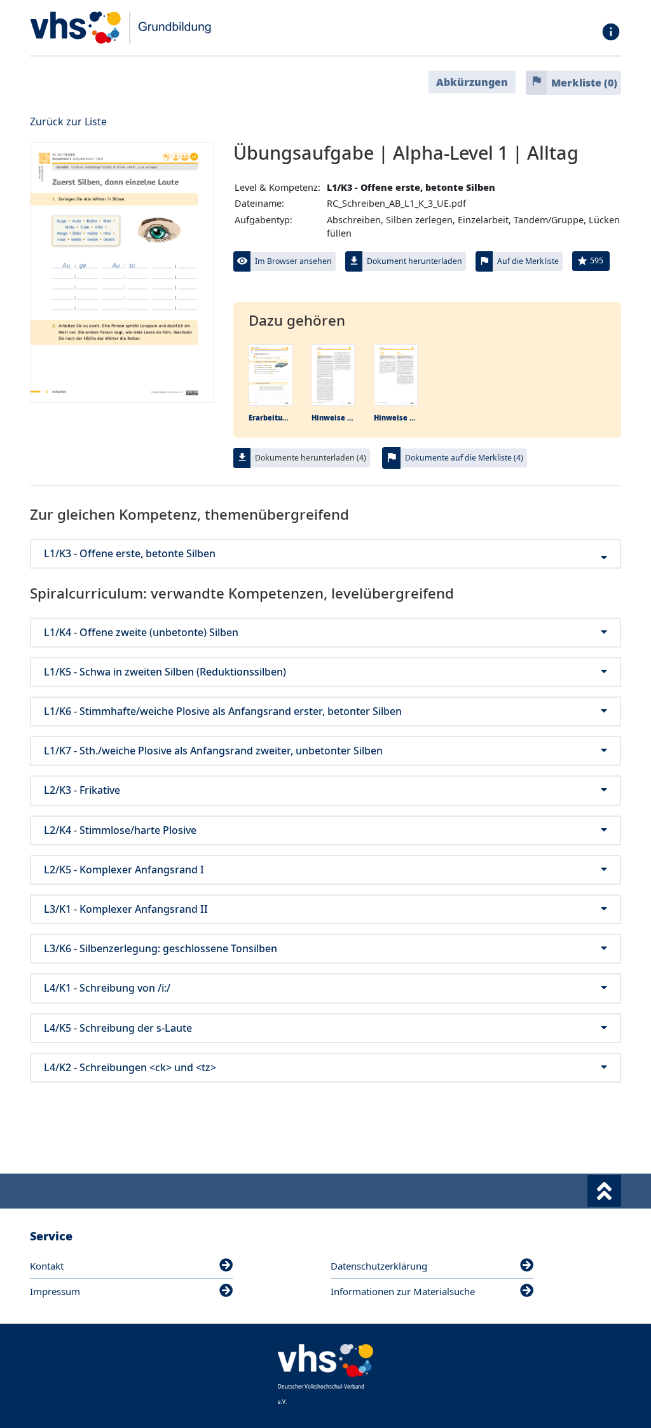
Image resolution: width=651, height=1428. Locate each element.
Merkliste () (584, 83)
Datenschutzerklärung (379, 1265)
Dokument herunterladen (414, 261)
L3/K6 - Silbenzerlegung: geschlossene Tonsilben (160, 949)
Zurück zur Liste (68, 121)
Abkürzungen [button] (472, 82)
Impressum (55, 1291)
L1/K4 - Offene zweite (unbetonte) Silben (141, 633)
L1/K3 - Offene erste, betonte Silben (130, 554)
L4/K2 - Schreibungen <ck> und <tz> (130, 1068)
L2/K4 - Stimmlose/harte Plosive (120, 830)
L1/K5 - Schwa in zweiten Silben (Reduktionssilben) (165, 672)
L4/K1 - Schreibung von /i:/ (107, 988)
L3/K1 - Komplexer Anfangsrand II (126, 909)
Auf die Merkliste (528, 261)
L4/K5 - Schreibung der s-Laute (118, 1028)
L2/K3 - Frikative (82, 790)
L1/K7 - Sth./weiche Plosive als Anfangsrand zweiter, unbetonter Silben (213, 751)
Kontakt (47, 1265)
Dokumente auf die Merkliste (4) (464, 457)
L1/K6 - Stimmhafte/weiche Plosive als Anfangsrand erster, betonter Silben (223, 711)
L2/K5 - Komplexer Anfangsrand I (124, 870)
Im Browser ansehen (293, 261)
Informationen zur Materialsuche (403, 1291)
